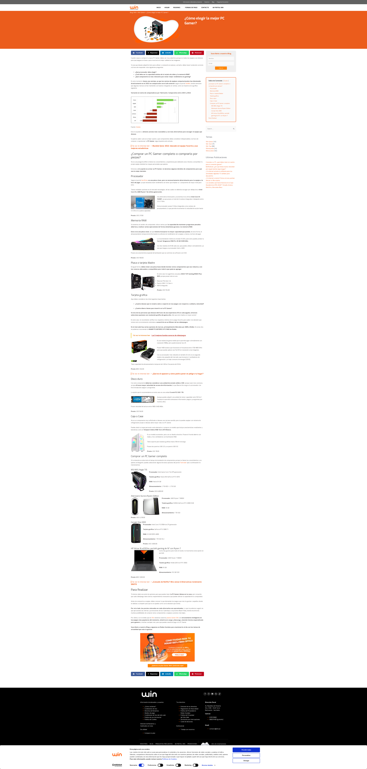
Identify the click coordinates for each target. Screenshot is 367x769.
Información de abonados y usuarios (152, 702)
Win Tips (209, 146)
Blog (213, 2)
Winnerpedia (210, 148)
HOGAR (166, 7)
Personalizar (246, 755)
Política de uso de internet (153, 717)
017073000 (213, 717)
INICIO (159, 7)
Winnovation (210, 151)
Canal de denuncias (187, 722)
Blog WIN (133, 12)
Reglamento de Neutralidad (189, 709)
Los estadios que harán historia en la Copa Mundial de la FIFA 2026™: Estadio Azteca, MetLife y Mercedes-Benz (219, 185)
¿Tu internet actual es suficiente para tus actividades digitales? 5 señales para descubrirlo (219, 173)
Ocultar (226, 81)
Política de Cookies (151, 719)
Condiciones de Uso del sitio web (155, 715)
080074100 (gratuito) (216, 719)
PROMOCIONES (192, 744)
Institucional (180, 726)
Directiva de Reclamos (152, 711)
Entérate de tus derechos (189, 707)
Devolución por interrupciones (190, 719)
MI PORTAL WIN (218, 7)
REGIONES (176, 7)
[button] (138, 53)
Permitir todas (246, 750)
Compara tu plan (150, 733)
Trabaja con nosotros (188, 729)
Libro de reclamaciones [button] (218, 744)
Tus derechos (180, 702)
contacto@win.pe (214, 729)
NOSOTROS (143, 744)
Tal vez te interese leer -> (167, 374)
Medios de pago (150, 713)
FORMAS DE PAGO (191, 7)
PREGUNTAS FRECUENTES (164, 744)
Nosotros (207, 2)
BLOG (151, 744)
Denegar (246, 760)
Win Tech (209, 144)
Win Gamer (141, 12)
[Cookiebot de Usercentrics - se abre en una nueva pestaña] (117, 765)
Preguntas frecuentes (222, 2)
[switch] (160, 765)
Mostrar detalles (207, 765)
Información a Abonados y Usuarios (192, 2)
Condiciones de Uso (151, 709)
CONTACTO (205, 7)
